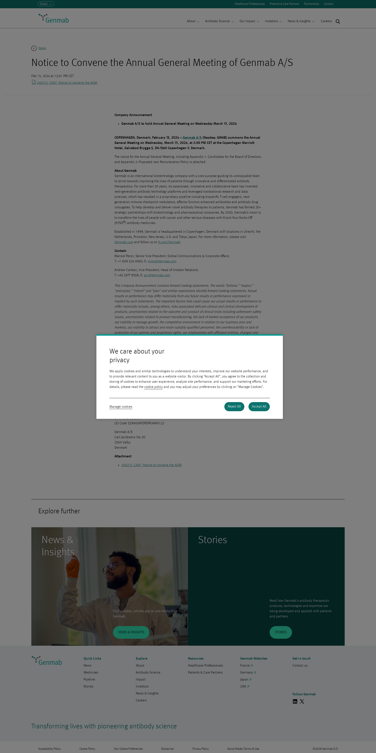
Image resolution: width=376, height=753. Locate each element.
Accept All (259, 406)
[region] (189, 376)
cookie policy (153, 387)
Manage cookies (121, 407)
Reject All (234, 406)
